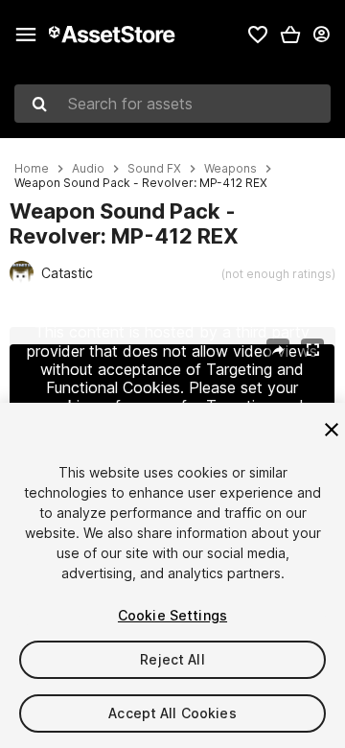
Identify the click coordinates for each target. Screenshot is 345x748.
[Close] (331, 430)
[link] (257, 34)
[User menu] (321, 34)
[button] (290, 34)
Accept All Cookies (172, 713)
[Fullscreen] (312, 350)
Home (31, 168)
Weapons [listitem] (230, 168)
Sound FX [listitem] (154, 168)
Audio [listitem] (88, 168)
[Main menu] (26, 34)
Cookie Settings (172, 615)
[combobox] (172, 103)
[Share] (277, 350)
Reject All (172, 659)
